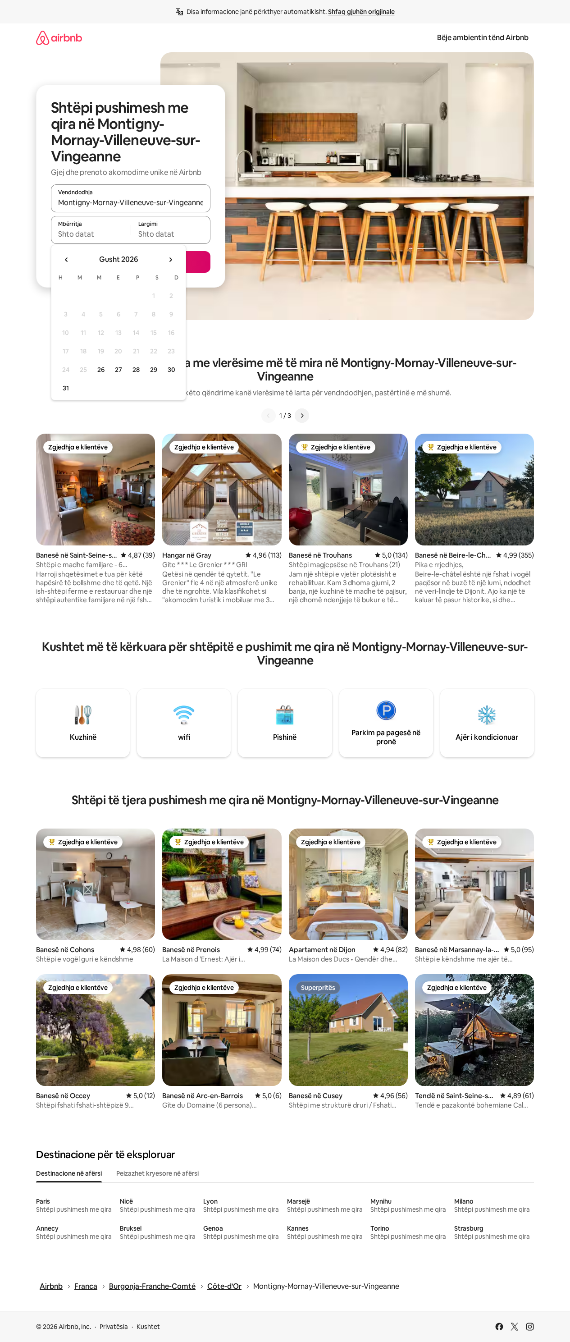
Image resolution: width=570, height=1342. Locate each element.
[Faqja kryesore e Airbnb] (59, 37)
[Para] (302, 415)
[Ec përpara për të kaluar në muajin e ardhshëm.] (170, 259)
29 (153, 370)
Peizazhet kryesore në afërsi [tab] (157, 1173)
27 (118, 370)
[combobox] (130, 202)
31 (66, 388)
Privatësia (114, 1327)
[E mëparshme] (268, 415)
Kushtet (148, 1327)
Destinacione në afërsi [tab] (69, 1173)
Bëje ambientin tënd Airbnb (483, 37)
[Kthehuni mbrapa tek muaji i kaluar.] (66, 259)
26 (101, 370)
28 (136, 370)
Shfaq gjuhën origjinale (361, 12)
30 (171, 370)
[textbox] (90, 234)
